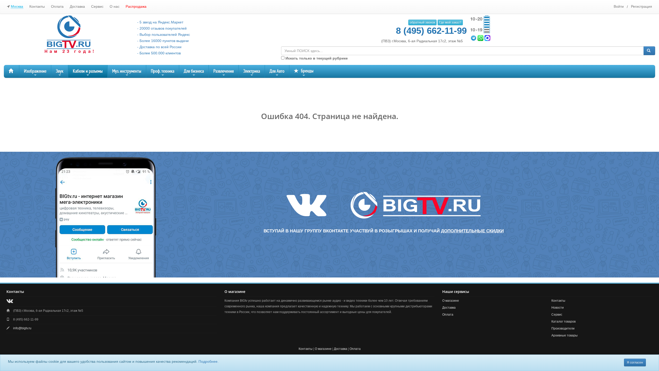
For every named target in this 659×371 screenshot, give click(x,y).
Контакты (37, 6)
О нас (114, 6)
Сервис (97, 6)
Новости (557, 307)
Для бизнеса (194, 73)
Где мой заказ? (450, 22)
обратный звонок (422, 22)
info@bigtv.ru (22, 328)
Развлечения (223, 73)
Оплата (57, 6)
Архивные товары (564, 335)
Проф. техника (162, 73)
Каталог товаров (563, 321)
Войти (619, 6)
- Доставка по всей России (159, 47)
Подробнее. (208, 361)
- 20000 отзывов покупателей (162, 28)
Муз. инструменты (126, 73)
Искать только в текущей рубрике (316, 58)
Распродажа (136, 6)
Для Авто (277, 73)
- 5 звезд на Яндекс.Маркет (160, 22)
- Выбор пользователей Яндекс (163, 34)
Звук (59, 73)
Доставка (77, 6)
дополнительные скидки (472, 231)
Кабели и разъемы (88, 73)
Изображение (35, 73)
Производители (563, 328)
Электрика (251, 73)
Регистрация (641, 6)
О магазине (450, 300)
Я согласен (635, 362)
